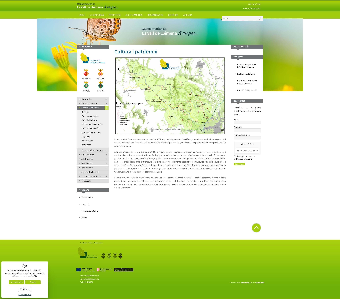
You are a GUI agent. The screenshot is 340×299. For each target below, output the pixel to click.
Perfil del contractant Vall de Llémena (247, 82)
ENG (258, 4)
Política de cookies (25, 295)
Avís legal (83, 243)
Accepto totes (17, 282)
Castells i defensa (89, 120)
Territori (115, 14)
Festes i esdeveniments (92, 150)
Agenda (187, 14)
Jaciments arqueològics (92, 124)
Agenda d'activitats (90, 172)
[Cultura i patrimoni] (170, 95)
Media (84, 217)
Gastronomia (87, 163)
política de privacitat (243, 159)
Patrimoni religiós (89, 116)
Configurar (24, 289)
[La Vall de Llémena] (97, 8)
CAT (249, 4)
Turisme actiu (87, 154)
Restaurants (155, 14)
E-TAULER (86, 180)
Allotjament (87, 159)
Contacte (85, 204)
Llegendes (86, 136)
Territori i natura (89, 103)
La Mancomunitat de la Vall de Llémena (246, 65)
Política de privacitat (95, 243)
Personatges (87, 140)
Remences (86, 144)
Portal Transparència (247, 90)
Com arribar (96, 14)
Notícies (173, 14)
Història (85, 111)
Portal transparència (91, 176)
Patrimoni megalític (90, 128)
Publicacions (87, 197)
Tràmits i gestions (89, 210)
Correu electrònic (242, 135)
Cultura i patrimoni (90, 107)
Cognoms (238, 127)
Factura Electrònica (246, 74)
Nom (236, 119)
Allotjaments (134, 14)
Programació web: (235, 282)
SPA (254, 4)
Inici (81, 14)
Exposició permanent (91, 132)
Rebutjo (32, 282)
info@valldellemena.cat (89, 279)
